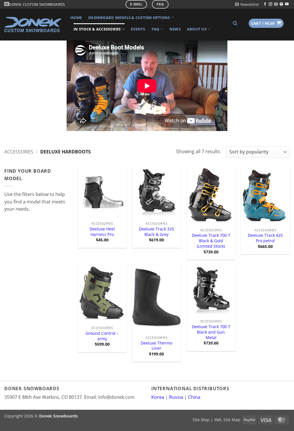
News (175, 29)
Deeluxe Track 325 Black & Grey (156, 231)
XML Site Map (227, 419)
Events (138, 29)
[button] (247, 4)
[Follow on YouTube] (287, 4)
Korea (157, 397)
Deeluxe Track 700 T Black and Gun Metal (211, 332)
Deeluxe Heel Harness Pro (102, 231)
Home (76, 17)
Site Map (201, 419)
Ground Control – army (102, 336)
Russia (176, 397)
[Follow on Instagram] (270, 4)
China (194, 397)
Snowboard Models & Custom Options (129, 17)
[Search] (235, 23)
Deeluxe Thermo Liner (156, 345)
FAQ (155, 29)
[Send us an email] (276, 4)
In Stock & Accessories (97, 29)
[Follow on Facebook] (265, 4)
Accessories (18, 152)
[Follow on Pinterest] (281, 4)
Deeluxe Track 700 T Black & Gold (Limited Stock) (211, 241)
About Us (196, 29)
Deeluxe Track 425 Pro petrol (265, 238)
